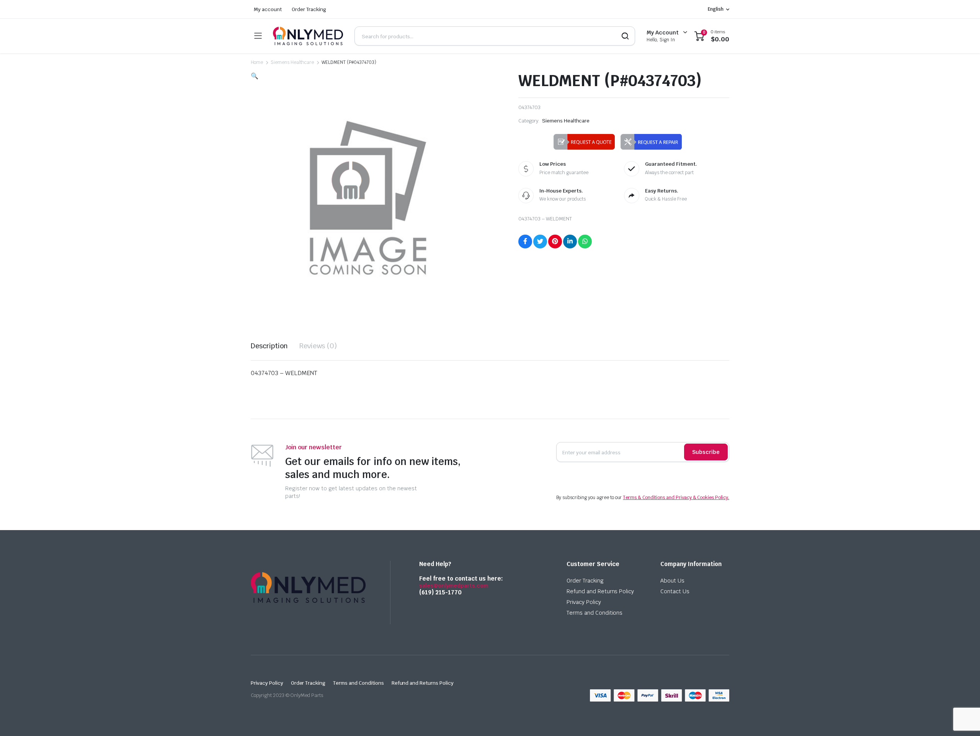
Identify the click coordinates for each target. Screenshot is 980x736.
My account (268, 9)
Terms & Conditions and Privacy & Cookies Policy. (676, 497)
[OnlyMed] (308, 36)
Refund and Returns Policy (600, 591)
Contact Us (674, 591)
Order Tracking (309, 9)
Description (269, 345)
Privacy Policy (584, 602)
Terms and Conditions (594, 612)
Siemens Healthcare (292, 62)
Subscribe (706, 452)
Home (257, 62)
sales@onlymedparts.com (453, 585)
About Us (672, 580)
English (716, 9)
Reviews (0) (318, 345)
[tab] (269, 346)
